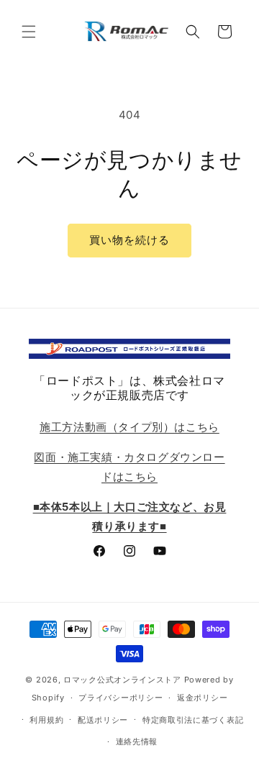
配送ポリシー (103, 720)
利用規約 (46, 720)
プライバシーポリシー (120, 698)
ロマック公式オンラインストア (122, 680)
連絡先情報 (137, 741)
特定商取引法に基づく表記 (192, 720)
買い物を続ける (129, 240)
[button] (29, 31)
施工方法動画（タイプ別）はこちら (129, 427)
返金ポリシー (202, 698)
